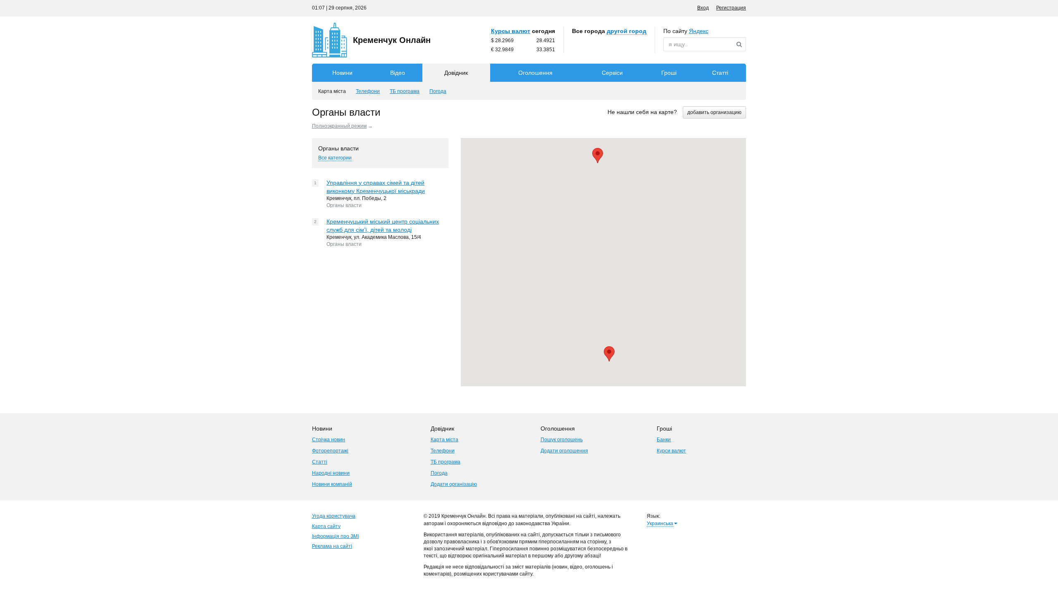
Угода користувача (333, 516)
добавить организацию (714, 112)
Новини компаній (332, 484)
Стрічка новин (328, 440)
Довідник (456, 72)
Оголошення (535, 72)
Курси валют (671, 451)
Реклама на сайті (332, 546)
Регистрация (731, 8)
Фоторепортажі (330, 451)
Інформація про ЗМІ (335, 536)
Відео (397, 72)
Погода (439, 473)
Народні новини (331, 473)
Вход (703, 8)
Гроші (669, 72)
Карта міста (444, 440)
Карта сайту (326, 526)
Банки (664, 440)
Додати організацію (454, 484)
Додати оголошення (564, 451)
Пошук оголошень (562, 440)
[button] (609, 354)
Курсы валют (510, 31)
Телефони (443, 451)
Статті (720, 72)
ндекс (698, 31)
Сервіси (612, 72)
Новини (342, 72)
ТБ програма (445, 462)
